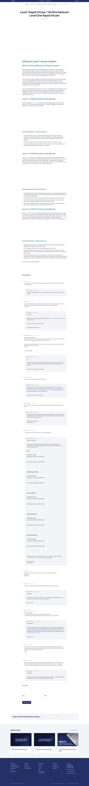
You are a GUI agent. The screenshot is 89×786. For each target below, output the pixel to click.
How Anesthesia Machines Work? (19, 749)
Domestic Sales (55, 765)
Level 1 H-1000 (35, 102)
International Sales (56, 766)
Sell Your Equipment (28, 768)
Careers (40, 766)
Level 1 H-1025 (27, 157)
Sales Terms (63, 783)
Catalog (40, 768)
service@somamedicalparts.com (43, 389)
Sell (43, 4)
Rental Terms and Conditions (55, 783)
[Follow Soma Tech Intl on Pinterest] (25, 780)
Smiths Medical (45, 88)
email (34, 389)
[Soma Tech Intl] (13, 4)
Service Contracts (27, 766)
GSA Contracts (13, 768)
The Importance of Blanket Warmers (43, 749)
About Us (54, 4)
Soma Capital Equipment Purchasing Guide (67, 750)
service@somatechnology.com (33, 632)
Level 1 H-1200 (27, 213)
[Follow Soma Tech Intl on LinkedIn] (19, 780)
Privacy (67, 783)
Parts (36, 4)
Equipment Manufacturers (15, 766)
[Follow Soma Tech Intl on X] (14, 780)
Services (26, 765)
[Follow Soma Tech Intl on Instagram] (17, 780)
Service (32, 4)
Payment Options (41, 771)
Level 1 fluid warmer (54, 318)
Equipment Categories (14, 765)
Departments (55, 768)
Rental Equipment (13, 771)
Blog (46, 4)
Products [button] (27, 4)
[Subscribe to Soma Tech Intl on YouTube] (22, 780)
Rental (39, 4)
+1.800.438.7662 (71, 769)
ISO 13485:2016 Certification (73, 783)
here (55, 676)
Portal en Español (41, 773)
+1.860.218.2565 (71, 771)
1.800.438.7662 (49, 556)
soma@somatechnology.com (33, 557)
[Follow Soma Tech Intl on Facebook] (11, 780)
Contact (49, 4)
